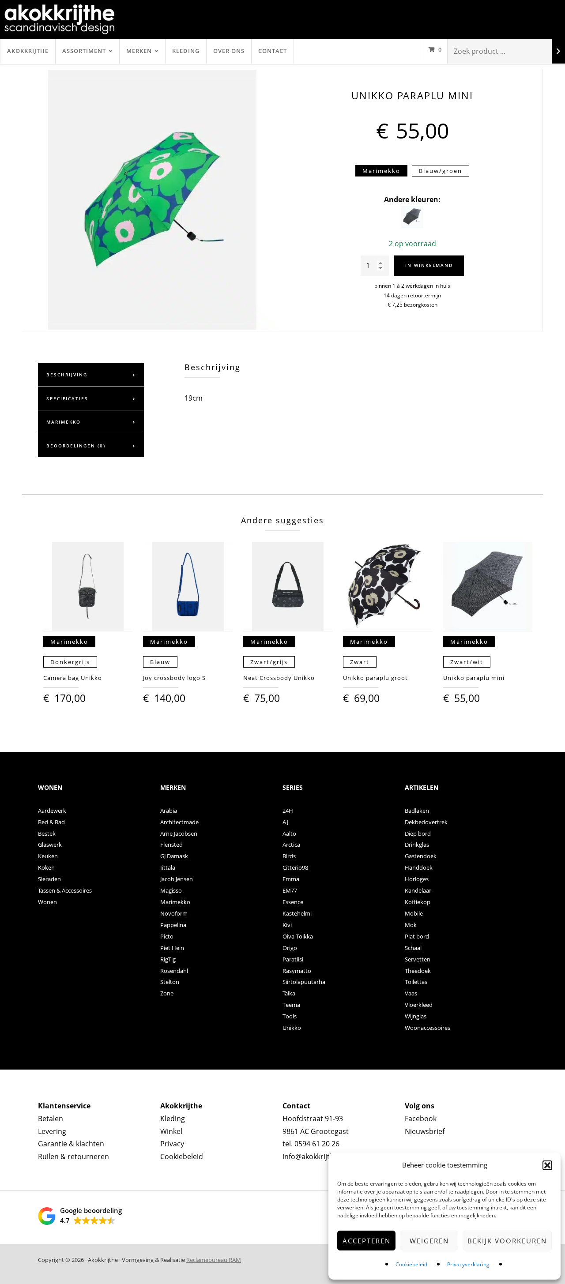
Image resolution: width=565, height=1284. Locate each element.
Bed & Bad (51, 822)
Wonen (47, 902)
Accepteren (367, 1240)
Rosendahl (174, 971)
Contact (272, 51)
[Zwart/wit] (412, 225)
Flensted (171, 844)
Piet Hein (172, 948)
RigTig (168, 959)
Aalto (289, 833)
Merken (139, 51)
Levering (52, 1131)
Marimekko (175, 902)
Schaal (413, 948)
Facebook (421, 1118)
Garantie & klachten (71, 1144)
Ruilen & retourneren (73, 1156)
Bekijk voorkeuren (507, 1240)
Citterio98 (295, 867)
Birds (289, 856)
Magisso (171, 890)
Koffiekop (417, 902)
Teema (291, 1005)
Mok (411, 925)
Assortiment (84, 51)
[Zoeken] (558, 51)
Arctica (291, 844)
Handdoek (419, 867)
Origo (289, 948)
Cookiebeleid (411, 1264)
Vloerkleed (419, 1005)
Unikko (291, 1028)
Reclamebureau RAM (213, 1260)
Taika (288, 993)
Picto (166, 936)
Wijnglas (415, 1016)
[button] (547, 1165)
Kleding (186, 51)
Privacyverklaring (468, 1264)
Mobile (414, 913)
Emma (290, 879)
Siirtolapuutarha (303, 982)
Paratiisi (292, 959)
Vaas (411, 993)
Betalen (50, 1118)
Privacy (172, 1144)
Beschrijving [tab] (66, 375)
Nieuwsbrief (424, 1131)
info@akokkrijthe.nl (314, 1156)
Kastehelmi (297, 913)
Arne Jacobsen (178, 833)
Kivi (287, 925)
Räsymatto (296, 971)
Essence (292, 902)
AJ (285, 822)
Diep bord (418, 833)
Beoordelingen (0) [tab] (75, 446)
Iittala (167, 867)
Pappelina (173, 925)
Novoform (174, 913)
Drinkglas (417, 844)
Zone (166, 993)
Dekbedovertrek (426, 822)
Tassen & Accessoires (65, 890)
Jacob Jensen (176, 879)
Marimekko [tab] (63, 422)
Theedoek (418, 971)
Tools (289, 1016)
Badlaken (417, 811)
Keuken (48, 856)
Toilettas (416, 982)
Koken (46, 867)
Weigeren (429, 1240)
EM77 (289, 890)
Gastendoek (421, 856)
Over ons (229, 51)
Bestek (47, 833)
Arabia (168, 811)
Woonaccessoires (427, 1028)
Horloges (417, 879)
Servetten (417, 959)
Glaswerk (50, 844)
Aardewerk (52, 811)
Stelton (169, 982)
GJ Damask (174, 856)
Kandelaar (418, 890)
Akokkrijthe (28, 51)
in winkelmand (429, 265)
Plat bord (417, 936)
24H (287, 811)
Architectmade (179, 822)
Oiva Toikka (297, 936)
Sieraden (49, 879)
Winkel (171, 1131)
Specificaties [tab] (67, 398)
